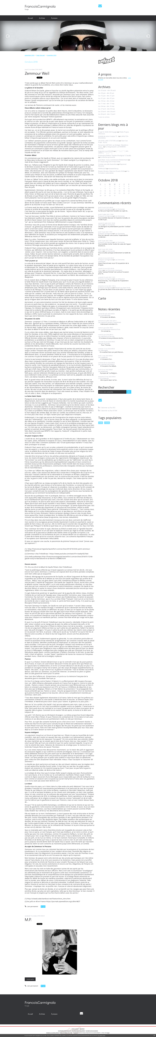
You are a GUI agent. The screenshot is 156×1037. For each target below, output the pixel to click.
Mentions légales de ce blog (66, 1032)
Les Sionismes (120, 209)
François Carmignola (105, 209)
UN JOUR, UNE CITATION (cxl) (108, 141)
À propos (54, 18)
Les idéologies (103, 350)
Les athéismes (103, 371)
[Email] (100, 6)
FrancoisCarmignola (40, 6)
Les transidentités (104, 315)
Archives (42, 18)
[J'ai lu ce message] (154, 1035)
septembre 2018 (29, 55)
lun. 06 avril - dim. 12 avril (106, 114)
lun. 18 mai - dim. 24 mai (106, 101)
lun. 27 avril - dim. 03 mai (106, 109)
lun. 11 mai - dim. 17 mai (106, 103)
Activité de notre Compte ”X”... (108, 136)
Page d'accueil (40, 55)
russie (107, 423)
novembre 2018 (51, 55)
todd (100, 423)
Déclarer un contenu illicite (52, 1032)
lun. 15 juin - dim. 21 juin (106, 96)
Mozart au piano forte (122, 288)
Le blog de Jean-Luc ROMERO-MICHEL (112, 147)
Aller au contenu (6, 2)
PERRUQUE (102, 169)
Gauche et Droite (104, 343)
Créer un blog (75, 1028)
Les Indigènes (103, 357)
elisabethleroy (113, 169)
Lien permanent (32, 906)
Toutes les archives (104, 117)
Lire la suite (30, 979)
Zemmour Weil (37, 73)
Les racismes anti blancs (106, 364)
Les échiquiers (120, 279)
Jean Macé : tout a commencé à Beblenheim (112, 160)
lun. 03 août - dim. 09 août (107, 90)
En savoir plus (101, 1035)
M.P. (28, 919)
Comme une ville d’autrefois (107, 164)
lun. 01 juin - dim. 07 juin (106, 98)
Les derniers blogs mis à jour (64, 1030)
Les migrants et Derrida (106, 336)
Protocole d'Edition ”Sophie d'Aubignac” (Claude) (114, 155)
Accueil (30, 18)
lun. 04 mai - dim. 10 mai (106, 106)
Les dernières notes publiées (78, 1030)
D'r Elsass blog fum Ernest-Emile (109, 162)
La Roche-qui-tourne (108, 157)
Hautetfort (82, 1028)
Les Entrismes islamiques (113, 270)
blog (108, 1032)
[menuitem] (30, 18)
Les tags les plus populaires (92, 1030)
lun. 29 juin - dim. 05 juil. (106, 93)
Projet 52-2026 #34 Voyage (107, 132)
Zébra (100, 225)
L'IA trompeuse (103, 378)
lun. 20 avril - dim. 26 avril (106, 111)
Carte (102, 298)
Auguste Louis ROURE (105, 151)
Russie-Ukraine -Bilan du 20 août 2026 (111, 171)
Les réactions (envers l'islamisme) (109, 322)
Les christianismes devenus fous (109, 329)
